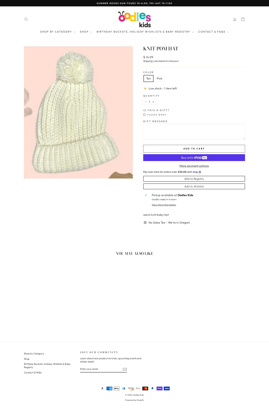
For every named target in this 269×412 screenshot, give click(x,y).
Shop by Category (56, 31)
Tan (148, 78)
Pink (159, 78)
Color (148, 72)
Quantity (151, 95)
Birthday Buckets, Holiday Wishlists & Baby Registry (144, 31)
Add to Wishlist (194, 186)
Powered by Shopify (134, 400)
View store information (164, 204)
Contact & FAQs (212, 31)
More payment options (194, 166)
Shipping (148, 61)
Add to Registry (194, 179)
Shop (85, 31)
